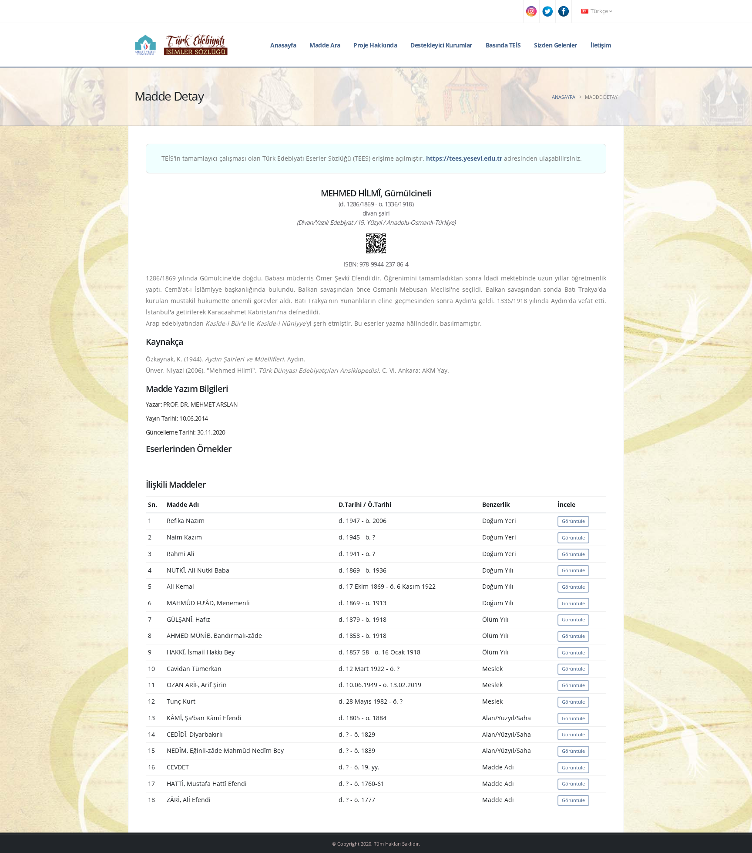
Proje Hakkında (375, 45)
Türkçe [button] (599, 11)
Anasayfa (283, 45)
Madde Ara (324, 45)
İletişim (601, 45)
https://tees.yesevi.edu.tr (464, 158)
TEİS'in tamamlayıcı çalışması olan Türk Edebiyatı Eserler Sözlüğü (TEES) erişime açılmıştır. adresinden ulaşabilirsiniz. (371, 158)
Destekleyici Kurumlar (441, 45)
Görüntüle (573, 521)
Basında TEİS (503, 45)
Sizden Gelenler (555, 45)
